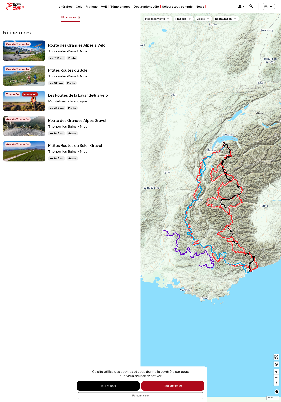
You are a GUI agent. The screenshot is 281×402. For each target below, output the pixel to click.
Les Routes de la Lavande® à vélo (78, 95)
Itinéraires (65, 6)
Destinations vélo (146, 6)
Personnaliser (140, 395)
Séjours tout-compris (177, 6)
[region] (210, 207)
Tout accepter (173, 385)
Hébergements (155, 18)
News (200, 6)
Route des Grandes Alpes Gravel (77, 120)
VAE (104, 6)
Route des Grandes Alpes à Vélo (77, 45)
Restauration (223, 18)
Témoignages (120, 6)
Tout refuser (108, 385)
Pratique (91, 6)
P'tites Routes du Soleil (68, 70)
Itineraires (70, 17)
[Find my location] (276, 364)
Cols (79, 6)
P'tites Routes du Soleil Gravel (75, 145)
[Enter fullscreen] (276, 357)
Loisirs (201, 18)
